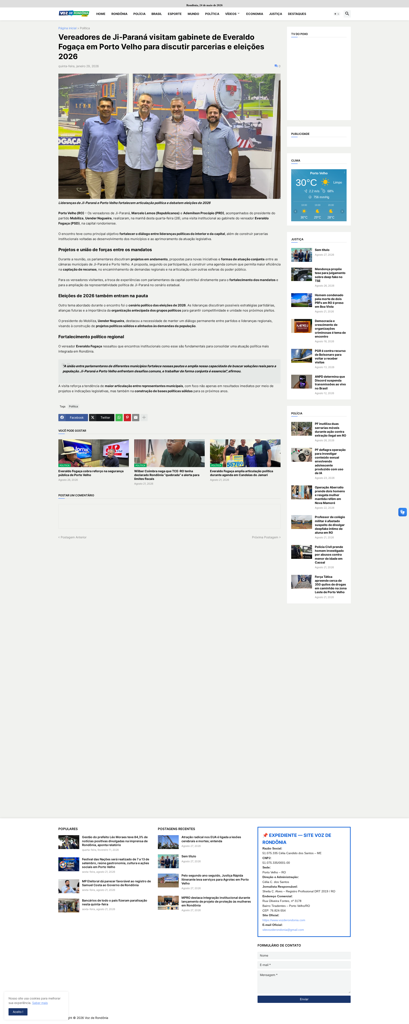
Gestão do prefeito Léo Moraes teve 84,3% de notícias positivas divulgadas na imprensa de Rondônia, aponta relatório (115, 840)
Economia (254, 14)
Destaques (297, 14)
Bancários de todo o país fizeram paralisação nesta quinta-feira (114, 902)
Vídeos (230, 14)
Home (100, 14)
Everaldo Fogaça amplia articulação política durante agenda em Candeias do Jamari (241, 473)
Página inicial (67, 28)
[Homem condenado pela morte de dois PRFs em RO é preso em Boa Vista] (301, 300)
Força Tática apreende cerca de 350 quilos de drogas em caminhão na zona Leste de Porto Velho (331, 584)
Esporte (175, 14)
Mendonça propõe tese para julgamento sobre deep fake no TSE (330, 275)
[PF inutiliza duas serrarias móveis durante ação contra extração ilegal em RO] (301, 429)
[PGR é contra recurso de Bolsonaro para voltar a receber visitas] (301, 356)
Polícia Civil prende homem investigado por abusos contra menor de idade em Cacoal (329, 554)
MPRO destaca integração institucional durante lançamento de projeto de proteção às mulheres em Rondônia (216, 901)
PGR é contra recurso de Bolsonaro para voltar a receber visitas (330, 356)
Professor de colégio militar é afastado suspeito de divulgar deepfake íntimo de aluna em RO (330, 524)
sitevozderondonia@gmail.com (283, 929)
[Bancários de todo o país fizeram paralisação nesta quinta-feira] (68, 905)
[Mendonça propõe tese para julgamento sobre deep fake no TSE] (301, 274)
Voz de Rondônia (96, 1018)
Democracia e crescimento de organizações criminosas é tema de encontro (330, 328)
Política (212, 14)
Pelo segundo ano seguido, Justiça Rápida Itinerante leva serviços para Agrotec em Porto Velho (215, 879)
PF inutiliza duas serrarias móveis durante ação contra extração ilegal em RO (330, 429)
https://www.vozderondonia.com (283, 920)
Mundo (193, 14)
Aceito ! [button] (18, 1012)
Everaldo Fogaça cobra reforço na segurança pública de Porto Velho (91, 473)
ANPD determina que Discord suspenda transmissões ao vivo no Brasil (330, 382)
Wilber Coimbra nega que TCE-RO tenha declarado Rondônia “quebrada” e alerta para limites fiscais (166, 475)
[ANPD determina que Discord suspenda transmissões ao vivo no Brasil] (301, 382)
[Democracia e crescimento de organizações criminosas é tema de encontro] (301, 326)
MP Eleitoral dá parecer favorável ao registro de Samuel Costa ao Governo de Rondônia (116, 883)
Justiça (275, 14)
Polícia (139, 14)
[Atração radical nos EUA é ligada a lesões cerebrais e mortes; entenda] (168, 842)
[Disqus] (169, 592)
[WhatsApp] (119, 417)
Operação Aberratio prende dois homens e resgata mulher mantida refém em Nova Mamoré (330, 495)
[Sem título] (301, 255)
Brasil (156, 14)
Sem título (322, 250)
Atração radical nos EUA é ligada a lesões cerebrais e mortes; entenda (211, 839)
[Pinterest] (127, 417)
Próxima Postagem (265, 537)
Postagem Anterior (73, 537)
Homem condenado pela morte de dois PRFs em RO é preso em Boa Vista (329, 301)
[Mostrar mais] (144, 417)
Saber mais (40, 1003)
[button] (336, 14)
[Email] (135, 417)
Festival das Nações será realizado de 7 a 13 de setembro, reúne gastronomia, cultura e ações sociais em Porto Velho (115, 863)
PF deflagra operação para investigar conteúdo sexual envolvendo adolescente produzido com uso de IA (330, 461)
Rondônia (119, 14)
